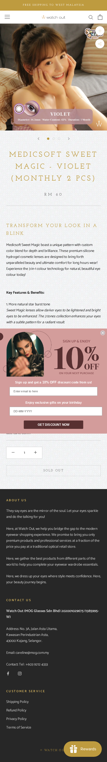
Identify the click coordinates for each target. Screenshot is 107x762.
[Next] (69, 139)
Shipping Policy (17, 702)
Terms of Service (18, 727)
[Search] (91, 17)
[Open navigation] (7, 17)
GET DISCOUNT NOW (53, 425)
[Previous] (38, 139)
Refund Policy (16, 710)
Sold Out (53, 470)
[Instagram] (20, 673)
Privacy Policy (16, 719)
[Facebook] (8, 673)
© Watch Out (53, 750)
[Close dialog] (102, 332)
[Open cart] (100, 17)
